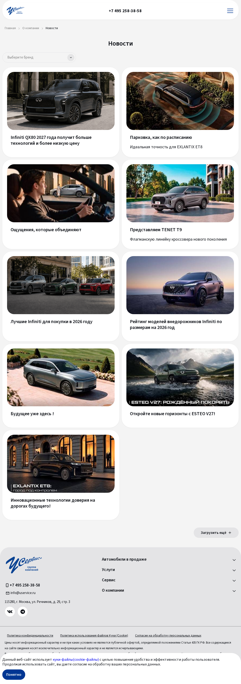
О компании (113, 590)
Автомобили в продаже (124, 559)
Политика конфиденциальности (30, 635)
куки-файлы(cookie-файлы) (76, 659)
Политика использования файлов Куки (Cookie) (94, 635)
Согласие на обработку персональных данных (168, 635)
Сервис (109, 580)
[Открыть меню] (230, 11)
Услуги (108, 570)
